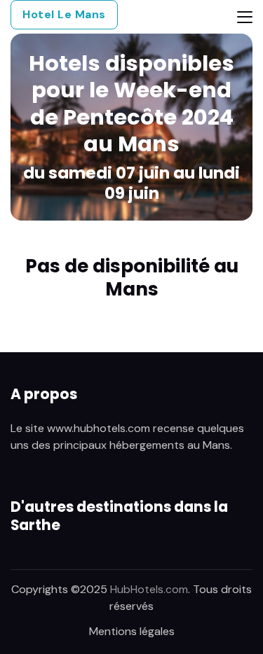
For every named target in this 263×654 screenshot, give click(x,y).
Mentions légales (132, 631)
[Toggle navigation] (244, 17)
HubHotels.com (149, 589)
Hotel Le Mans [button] (64, 14)
